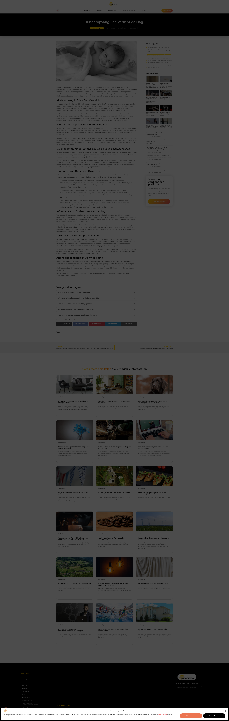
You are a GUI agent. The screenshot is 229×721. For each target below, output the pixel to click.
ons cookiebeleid (162, 714)
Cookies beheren (214, 716)
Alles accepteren (191, 716)
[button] (224, 711)
